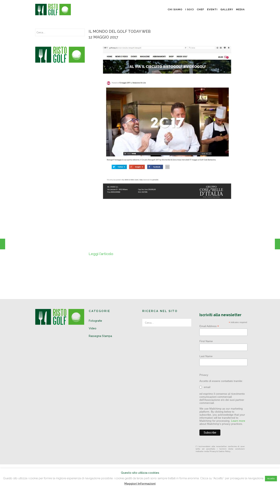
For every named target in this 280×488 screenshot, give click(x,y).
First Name (206, 341)
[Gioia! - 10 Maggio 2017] (2, 244)
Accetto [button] (271, 478)
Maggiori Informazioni (140, 483)
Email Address (209, 326)
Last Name (206, 356)
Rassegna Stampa (100, 336)
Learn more (238, 420)
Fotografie (95, 320)
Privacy (203, 374)
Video (92, 328)
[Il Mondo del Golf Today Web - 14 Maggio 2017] (277, 244)
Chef (200, 9)
